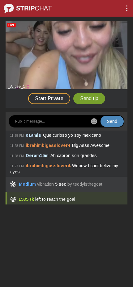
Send (112, 121)
